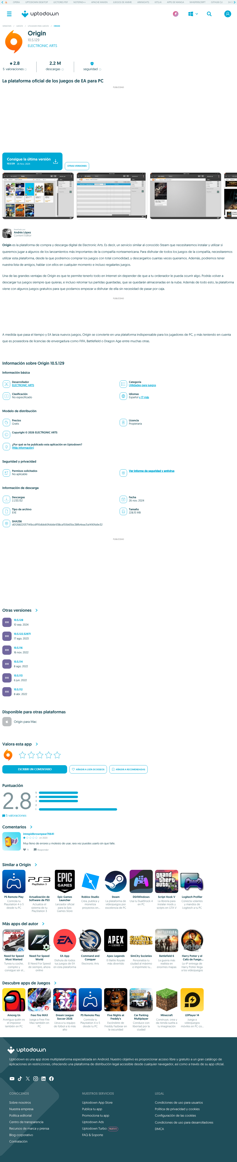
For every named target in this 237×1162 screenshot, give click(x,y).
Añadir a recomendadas (130, 769)
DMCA (159, 1129)
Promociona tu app (95, 1115)
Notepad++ (79, 2)
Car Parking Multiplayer (141, 1016)
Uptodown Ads (93, 1122)
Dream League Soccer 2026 (65, 1016)
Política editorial (20, 1115)
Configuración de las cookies (175, 1115)
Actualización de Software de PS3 (39, 898)
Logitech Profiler (192, 897)
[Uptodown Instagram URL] (35, 1079)
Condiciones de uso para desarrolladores (184, 1122)
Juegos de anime (122, 2)
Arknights (143, 2)
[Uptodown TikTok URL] (20, 1079)
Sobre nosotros (20, 1102)
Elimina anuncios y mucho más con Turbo (116, 148)
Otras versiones (77, 166)
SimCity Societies (141, 956)
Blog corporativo (21, 1135)
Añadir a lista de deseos (90, 769)
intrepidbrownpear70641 (38, 834)
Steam (115, 897)
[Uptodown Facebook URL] (51, 1079)
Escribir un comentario (35, 769)
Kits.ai (158, 2)
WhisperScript (198, 2)
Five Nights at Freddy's (115, 1016)
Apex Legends (116, 956)
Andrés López (22, 232)
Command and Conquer (90, 957)
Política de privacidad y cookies (177, 1109)
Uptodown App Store (97, 1102)
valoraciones (13, 69)
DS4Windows (141, 897)
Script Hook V (166, 897)
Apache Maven (99, 2)
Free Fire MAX (39, 1015)
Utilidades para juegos (142, 385)
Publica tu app (92, 1109)
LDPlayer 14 (192, 1015)
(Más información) (23, 448)
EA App (64, 956)
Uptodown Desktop (36, 2)
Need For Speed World (39, 957)
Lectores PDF (60, 2)
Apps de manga (175, 2)
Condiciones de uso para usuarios (179, 1102)
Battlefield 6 (166, 956)
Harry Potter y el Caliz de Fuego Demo (192, 959)
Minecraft (167, 1015)
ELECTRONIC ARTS (42, 46)
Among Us (13, 1015)
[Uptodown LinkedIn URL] (43, 1079)
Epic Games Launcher (65, 898)
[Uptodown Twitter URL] (28, 1079)
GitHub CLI (217, 2)
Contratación (18, 1141)
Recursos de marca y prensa (29, 1128)
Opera (16, 2)
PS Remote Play (14, 897)
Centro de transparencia (26, 1122)
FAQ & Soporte (92, 1135)
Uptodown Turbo (99, 1128)
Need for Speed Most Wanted (14, 957)
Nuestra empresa (21, 1109)
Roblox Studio (90, 897)
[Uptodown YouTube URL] (12, 1079)
